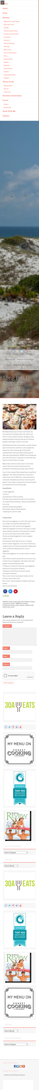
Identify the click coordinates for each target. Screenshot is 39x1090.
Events (6, 89)
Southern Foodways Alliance (14, 1075)
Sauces (6, 62)
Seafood (6, 65)
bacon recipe (15, 605)
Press (5, 13)
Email (5, 656)
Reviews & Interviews (12, 96)
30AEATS (19, 343)
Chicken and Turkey (11, 34)
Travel (5, 100)
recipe (12, 607)
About (5, 8)
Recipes (6, 17)
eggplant (21, 605)
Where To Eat (8, 82)
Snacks (6, 72)
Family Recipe (9, 43)
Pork (5, 56)
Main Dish (7, 50)
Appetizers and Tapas (11, 21)
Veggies (6, 78)
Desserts (7, 40)
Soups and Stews (10, 75)
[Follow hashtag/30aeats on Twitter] (18, 1066)
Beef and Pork (9, 25)
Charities (7, 92)
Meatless (27, 601)
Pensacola (7, 107)
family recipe (6, 607)
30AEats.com (7, 605)
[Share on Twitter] (10, 593)
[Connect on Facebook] (15, 1066)
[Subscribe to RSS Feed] (21, 1066)
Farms (6, 104)
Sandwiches (8, 59)
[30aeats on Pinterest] (23, 1066)
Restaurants (8, 86)
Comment (7, 626)
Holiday (7, 46)
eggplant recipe (29, 605)
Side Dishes (8, 68)
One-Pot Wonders (10, 53)
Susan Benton (27, 393)
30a (21, 603)
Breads (6, 28)
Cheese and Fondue (11, 31)
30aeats (25, 603)
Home (5, 4)
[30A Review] (18, 826)
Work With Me (9, 111)
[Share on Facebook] (5, 593)
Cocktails (7, 37)
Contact (6, 116)
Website (6, 664)
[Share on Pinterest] (16, 593)
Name (5, 648)
